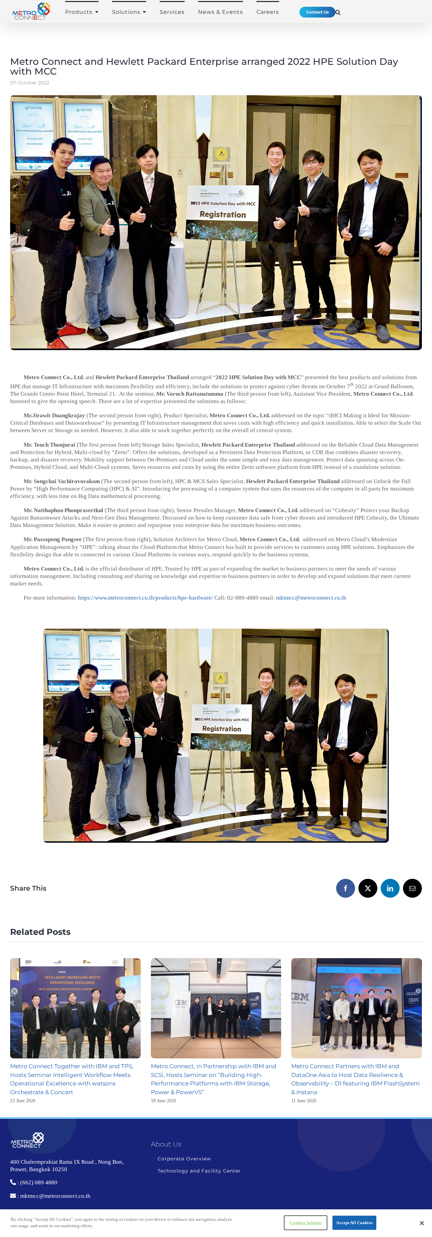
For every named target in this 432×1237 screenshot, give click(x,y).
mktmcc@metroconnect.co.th (311, 598)
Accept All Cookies (354, 1222)
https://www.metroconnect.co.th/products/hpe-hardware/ (145, 598)
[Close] (421, 1223)
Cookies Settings (306, 1222)
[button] (338, 12)
